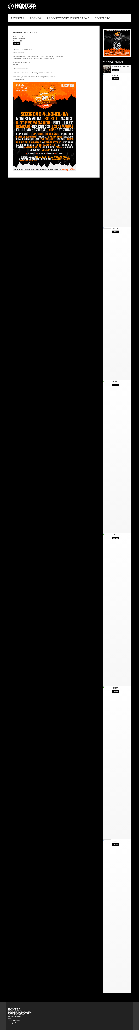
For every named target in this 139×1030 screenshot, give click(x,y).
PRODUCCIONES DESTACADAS (68, 18)
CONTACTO (102, 18)
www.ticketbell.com (46, 73)
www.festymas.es (18, 79)
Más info (16, 43)
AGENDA (35, 18)
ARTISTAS (17, 18)
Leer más (115, 70)
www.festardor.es (23, 69)
